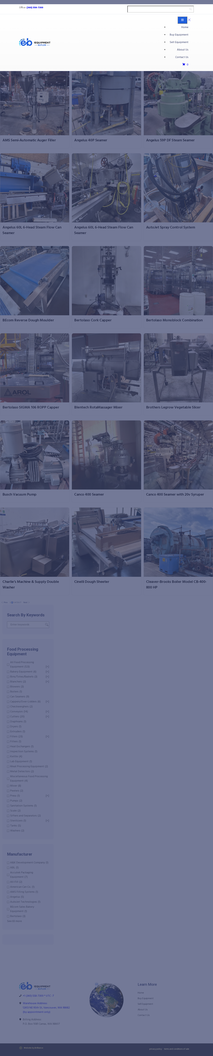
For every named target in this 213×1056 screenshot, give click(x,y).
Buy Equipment (179, 35)
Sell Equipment (179, 42)
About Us (182, 50)
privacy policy (155, 1049)
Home (184, 27)
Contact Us (181, 57)
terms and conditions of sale (176, 1049)
